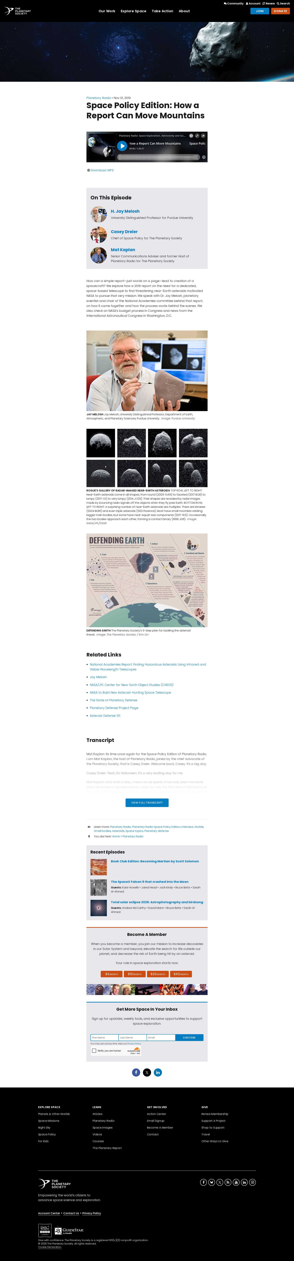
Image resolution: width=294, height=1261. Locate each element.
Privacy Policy (134, 1043)
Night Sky (44, 1128)
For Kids (43, 1141)
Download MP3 (102, 170)
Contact (153, 1134)
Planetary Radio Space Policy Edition (156, 827)
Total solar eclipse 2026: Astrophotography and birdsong (157, 902)
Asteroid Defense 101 (105, 716)
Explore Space (133, 11)
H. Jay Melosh (125, 211)
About (184, 11)
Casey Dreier (124, 231)
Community (235, 3)
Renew (270, 3)
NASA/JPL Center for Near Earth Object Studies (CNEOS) (132, 685)
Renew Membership (214, 1114)
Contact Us (71, 1213)
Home (116, 836)
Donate (280, 11)
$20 (158, 974)
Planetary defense (156, 831)
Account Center (49, 1213)
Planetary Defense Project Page (114, 708)
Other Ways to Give (214, 1141)
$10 (134, 974)
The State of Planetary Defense (113, 700)
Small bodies (102, 831)
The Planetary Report (107, 1148)
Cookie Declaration (49, 1247)
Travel (205, 1134)
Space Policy (47, 1134)
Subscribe (189, 1037)
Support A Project (213, 1121)
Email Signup (156, 1121)
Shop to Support (212, 1128)
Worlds (198, 827)
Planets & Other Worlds (54, 1114)
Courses (98, 1141)
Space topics (134, 831)
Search (285, 3)
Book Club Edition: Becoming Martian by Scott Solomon (155, 861)
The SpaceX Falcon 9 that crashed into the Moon (150, 882)
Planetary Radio (98, 98)
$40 (181, 974)
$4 (111, 974)
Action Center (156, 1114)
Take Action (162, 11)
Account (254, 3)
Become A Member (160, 1128)
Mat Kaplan (123, 250)
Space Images (103, 1128)
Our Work (107, 11)
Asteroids (118, 831)
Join (260, 11)
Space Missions (48, 1121)
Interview (187, 827)
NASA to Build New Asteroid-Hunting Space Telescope (130, 692)
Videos (97, 1134)
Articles (97, 1114)
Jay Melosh (98, 677)
